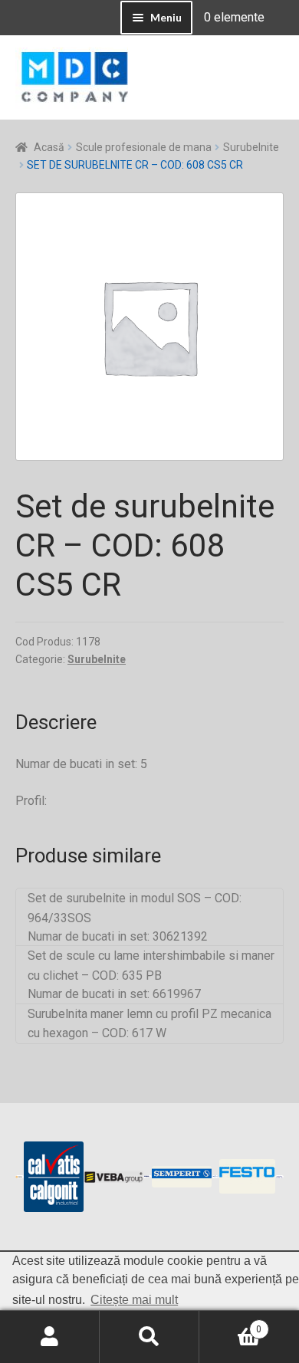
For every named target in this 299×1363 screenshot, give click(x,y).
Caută (149, 1337)
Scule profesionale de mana (144, 147)
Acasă (49, 147)
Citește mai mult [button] (134, 1299)
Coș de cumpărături (230, 1324)
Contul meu (50, 1337)
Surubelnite (251, 147)
